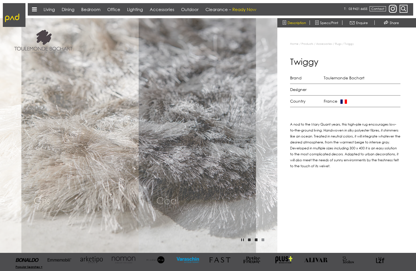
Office (113, 9)
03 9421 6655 (358, 8)
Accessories (324, 43)
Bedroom (90, 9)
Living (49, 9)
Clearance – (230, 9)
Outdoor (190, 9)
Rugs (338, 43)
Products (307, 43)
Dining (68, 9)
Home (294, 43)
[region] (349, 140)
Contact (377, 8)
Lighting (135, 9)
